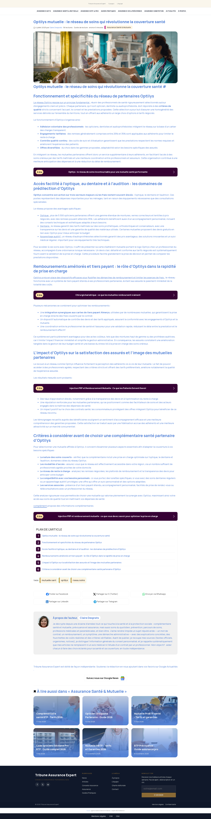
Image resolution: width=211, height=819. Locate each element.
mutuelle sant (49, 580)
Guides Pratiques (108, 11)
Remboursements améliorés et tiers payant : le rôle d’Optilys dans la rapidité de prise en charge (86, 555)
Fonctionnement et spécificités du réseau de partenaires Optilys (72, 542)
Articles (85, 781)
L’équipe (120, 4)
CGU (118, 816)
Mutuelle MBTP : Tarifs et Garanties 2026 (98, 747)
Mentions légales (158, 805)
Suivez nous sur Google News (102, 678)
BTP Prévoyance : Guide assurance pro (146, 747)
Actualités (171, 11)
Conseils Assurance (90, 785)
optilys (64, 580)
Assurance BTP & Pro (90, 11)
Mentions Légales (98, 816)
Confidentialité (170, 805)
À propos (111, 4)
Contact (115, 789)
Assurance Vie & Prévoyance (130, 11)
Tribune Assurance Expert (97, 4)
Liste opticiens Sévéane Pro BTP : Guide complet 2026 (52, 747)
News (84, 778)
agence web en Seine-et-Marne (100, 810)
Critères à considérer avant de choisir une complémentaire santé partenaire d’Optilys (81, 569)
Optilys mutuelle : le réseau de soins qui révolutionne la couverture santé (76, 535)
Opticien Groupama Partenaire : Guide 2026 (98, 715)
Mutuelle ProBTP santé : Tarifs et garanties (147, 715)
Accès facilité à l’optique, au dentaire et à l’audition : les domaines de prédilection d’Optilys (84, 549)
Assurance (86, 789)
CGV (111, 816)
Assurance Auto (44, 11)
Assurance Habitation (154, 11)
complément (40, 505)
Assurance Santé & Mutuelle (65, 11)
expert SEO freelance (118, 810)
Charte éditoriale (119, 785)
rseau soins (79, 580)
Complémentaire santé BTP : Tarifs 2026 (49, 715)
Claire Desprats (89, 618)
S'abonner (159, 795)
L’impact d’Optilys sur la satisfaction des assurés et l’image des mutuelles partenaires (81, 562)
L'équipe (115, 781)
